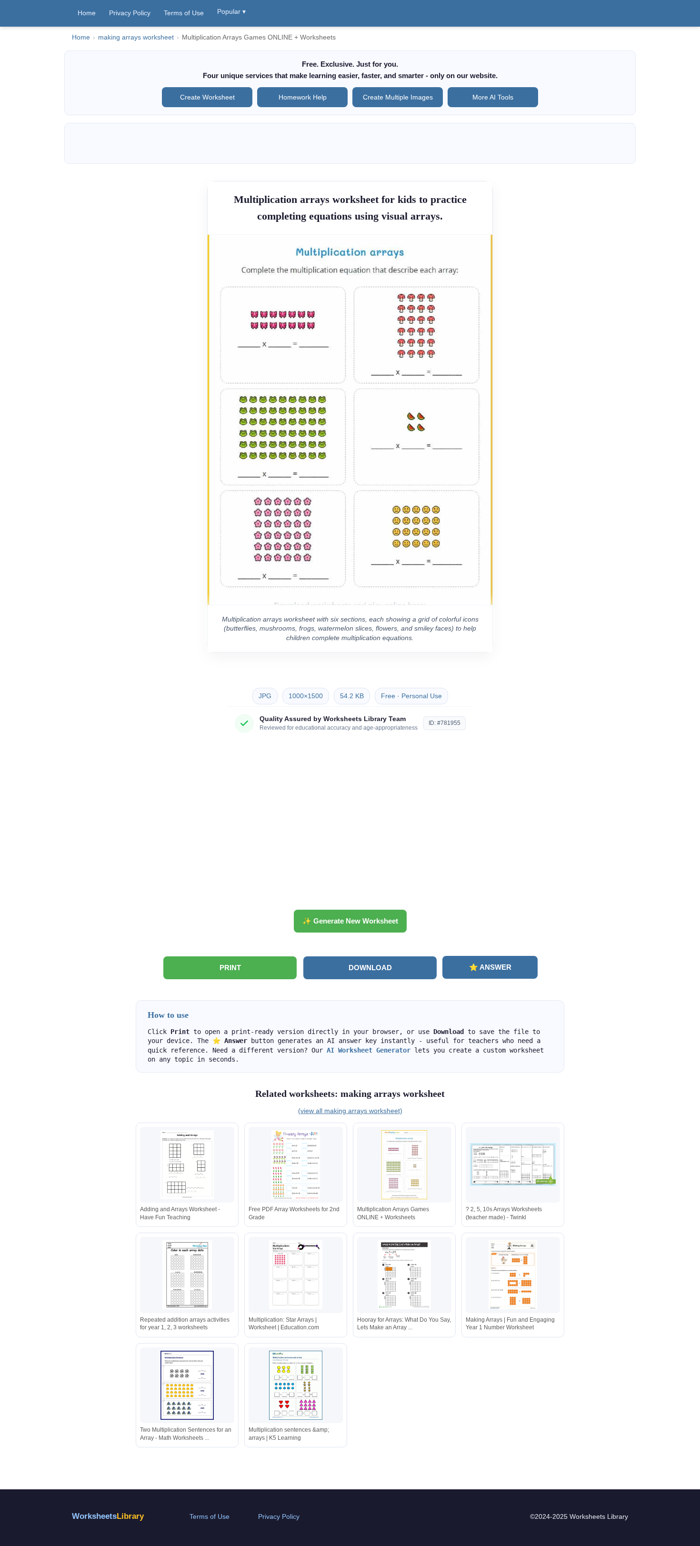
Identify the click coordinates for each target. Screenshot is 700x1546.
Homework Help (303, 97)
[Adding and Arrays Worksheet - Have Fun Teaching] (187, 1164)
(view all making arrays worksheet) (350, 1110)
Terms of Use (184, 13)
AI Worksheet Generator (368, 1050)
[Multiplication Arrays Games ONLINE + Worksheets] (404, 1164)
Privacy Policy (129, 13)
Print (230, 968)
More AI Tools (492, 97)
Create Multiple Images (398, 97)
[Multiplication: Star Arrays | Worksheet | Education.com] (296, 1274)
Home (87, 13)
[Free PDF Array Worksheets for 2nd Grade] (296, 1164)
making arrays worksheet (136, 37)
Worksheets (108, 1516)
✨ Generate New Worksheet (350, 921)
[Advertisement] (350, 825)
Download (370, 968)
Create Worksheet (207, 97)
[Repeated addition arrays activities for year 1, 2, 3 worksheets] (187, 1274)
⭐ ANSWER (490, 967)
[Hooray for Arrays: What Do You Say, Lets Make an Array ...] (404, 1274)
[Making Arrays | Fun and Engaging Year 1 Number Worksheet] (513, 1274)
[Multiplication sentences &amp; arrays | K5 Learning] (296, 1385)
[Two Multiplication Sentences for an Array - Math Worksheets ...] (187, 1385)
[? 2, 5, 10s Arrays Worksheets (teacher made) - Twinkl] (513, 1164)
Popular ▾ (231, 11)
